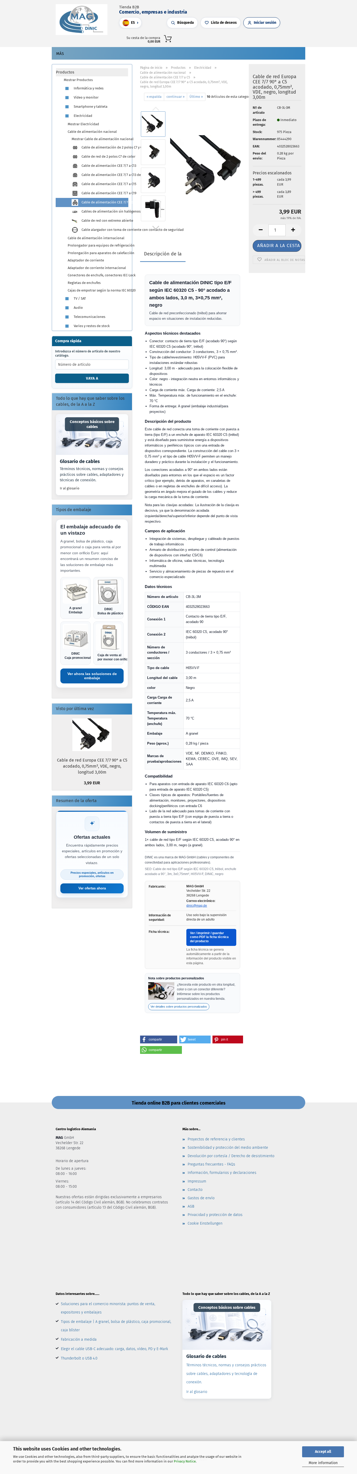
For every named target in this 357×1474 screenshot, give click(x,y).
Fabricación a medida (79, 1339)
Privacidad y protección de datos (215, 1215)
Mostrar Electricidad (83, 124)
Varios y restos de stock (91, 326)
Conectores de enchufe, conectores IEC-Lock (98, 275)
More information (323, 1463)
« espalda (154, 97)
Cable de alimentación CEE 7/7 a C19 (104, 193)
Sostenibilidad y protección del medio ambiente (228, 1147)
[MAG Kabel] (83, 19)
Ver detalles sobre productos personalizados (179, 1006)
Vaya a (92, 378)
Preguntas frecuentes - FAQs (211, 1164)
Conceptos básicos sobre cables (92, 424)
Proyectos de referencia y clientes (216, 1139)
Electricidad (82, 116)
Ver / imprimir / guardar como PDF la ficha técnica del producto (209, 937)
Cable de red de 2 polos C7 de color (104, 156)
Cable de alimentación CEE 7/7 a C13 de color (104, 175)
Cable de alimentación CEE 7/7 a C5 (104, 202)
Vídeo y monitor (86, 97)
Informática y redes (88, 88)
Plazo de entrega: (259, 122)
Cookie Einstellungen (205, 1223)
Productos (65, 72)
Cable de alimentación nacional (92, 132)
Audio (78, 308)
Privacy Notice (185, 1461)
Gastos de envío (201, 1198)
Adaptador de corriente (86, 260)
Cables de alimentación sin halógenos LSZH (104, 211)
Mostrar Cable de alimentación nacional (100, 139)
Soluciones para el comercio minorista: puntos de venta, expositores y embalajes (108, 1308)
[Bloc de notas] (255, 38)
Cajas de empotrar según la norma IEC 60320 (98, 290)
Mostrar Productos (78, 80)
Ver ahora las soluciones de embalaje (92, 676)
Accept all (323, 1451)
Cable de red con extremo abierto (104, 220)
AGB (191, 1206)
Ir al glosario (69, 488)
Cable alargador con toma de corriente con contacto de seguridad (104, 230)
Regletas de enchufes (84, 283)
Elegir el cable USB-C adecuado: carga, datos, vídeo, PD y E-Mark (114, 1349)
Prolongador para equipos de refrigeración (98, 245)
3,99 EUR (92, 782)
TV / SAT (79, 298)
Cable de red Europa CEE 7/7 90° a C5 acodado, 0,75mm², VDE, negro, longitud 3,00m (92, 766)
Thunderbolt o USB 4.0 (79, 1358)
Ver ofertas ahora (92, 888)
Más (60, 53)
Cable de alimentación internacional (96, 238)
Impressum (197, 1181)
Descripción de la (163, 254)
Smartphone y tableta (90, 106)
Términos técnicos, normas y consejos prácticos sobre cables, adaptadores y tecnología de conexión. (226, 1373)
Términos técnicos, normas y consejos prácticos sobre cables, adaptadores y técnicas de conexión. (92, 474)
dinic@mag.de (196, 905)
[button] (244, 38)
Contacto (195, 1189)
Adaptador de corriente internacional (97, 268)
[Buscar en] (239, 38)
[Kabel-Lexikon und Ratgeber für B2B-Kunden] (92, 434)
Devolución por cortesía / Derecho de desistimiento (231, 1156)
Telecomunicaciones (89, 317)
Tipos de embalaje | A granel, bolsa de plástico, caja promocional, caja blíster (116, 1325)
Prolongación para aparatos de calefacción (98, 253)
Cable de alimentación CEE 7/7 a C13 (104, 166)
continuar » (175, 97)
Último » (196, 97)
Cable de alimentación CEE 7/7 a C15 (104, 184)
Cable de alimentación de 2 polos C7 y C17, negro (104, 147)
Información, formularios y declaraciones (222, 1172)
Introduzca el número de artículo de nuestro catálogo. (87, 353)
